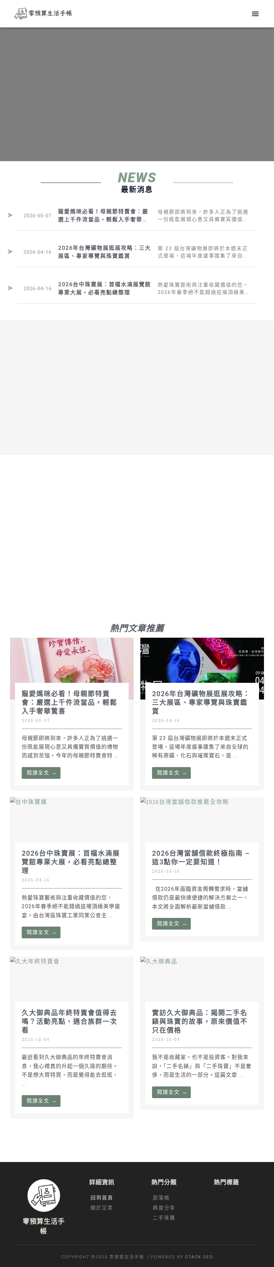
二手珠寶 (164, 1218)
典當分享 (164, 1208)
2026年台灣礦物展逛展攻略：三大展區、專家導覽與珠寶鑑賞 (201, 702)
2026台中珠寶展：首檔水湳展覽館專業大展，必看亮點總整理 (71, 862)
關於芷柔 (102, 1208)
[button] (255, 13)
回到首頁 (102, 1198)
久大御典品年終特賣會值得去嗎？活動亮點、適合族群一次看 (69, 1021)
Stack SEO (199, 1256)
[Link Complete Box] (137, 215)
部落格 (161, 1198)
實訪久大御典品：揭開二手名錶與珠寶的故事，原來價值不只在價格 (200, 1021)
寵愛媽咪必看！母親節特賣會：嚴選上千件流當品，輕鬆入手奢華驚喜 (69, 702)
